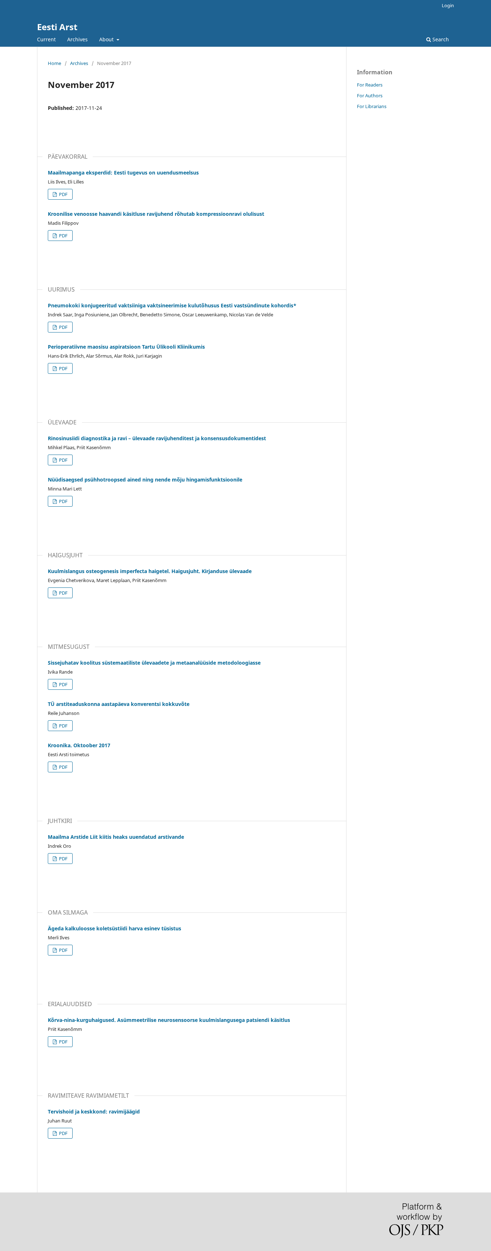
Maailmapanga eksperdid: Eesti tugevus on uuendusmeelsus (123, 172)
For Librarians (371, 106)
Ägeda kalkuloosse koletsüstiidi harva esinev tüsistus (114, 928)
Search (440, 39)
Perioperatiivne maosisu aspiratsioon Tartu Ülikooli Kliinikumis (126, 346)
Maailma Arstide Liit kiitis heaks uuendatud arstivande (116, 836)
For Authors (369, 95)
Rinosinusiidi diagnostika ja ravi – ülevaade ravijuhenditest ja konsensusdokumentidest (157, 438)
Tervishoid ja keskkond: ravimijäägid (94, 1111)
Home (54, 63)
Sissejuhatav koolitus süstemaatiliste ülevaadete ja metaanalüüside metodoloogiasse (154, 662)
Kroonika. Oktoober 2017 (79, 745)
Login (448, 5)
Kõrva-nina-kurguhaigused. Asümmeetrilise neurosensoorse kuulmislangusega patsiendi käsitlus (169, 1020)
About (107, 39)
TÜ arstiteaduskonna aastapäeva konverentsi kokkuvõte (118, 704)
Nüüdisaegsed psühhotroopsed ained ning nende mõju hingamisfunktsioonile (145, 479)
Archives (77, 39)
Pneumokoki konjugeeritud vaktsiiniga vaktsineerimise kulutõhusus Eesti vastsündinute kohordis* (172, 305)
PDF (63, 194)
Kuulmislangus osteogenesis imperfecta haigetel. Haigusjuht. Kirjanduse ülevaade (150, 571)
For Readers (369, 85)
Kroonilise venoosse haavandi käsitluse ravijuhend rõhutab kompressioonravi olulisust (156, 213)
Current (46, 39)
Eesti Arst (57, 27)
